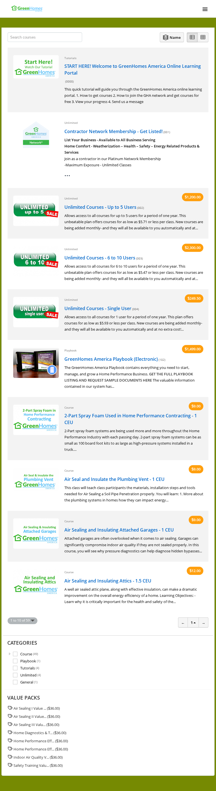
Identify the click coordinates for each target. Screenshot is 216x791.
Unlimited (30, 675)
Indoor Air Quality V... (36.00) (38, 757)
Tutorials (29, 667)
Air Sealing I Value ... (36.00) (37, 708)
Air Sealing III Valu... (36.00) (36, 724)
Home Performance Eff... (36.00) (41, 740)
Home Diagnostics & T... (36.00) (40, 732)
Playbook (30, 660)
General (28, 682)
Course (29, 653)
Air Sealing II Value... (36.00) (37, 716)
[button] (172, 37)
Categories (22, 642)
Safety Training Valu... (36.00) (38, 765)
